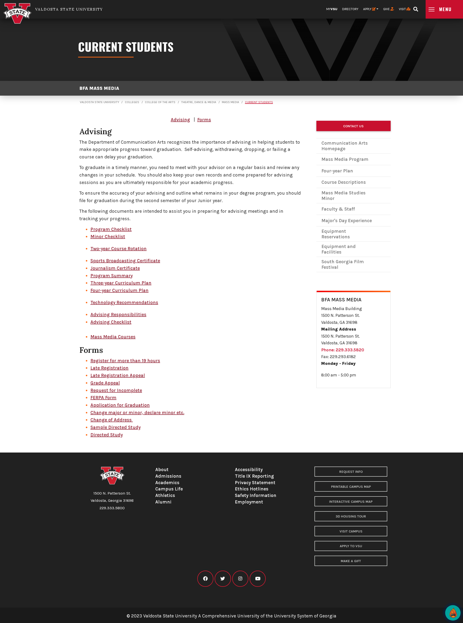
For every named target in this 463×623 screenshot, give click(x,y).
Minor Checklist (107, 236)
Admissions (168, 476)
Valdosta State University (99, 102)
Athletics (165, 495)
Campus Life (169, 489)
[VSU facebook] (205, 578)
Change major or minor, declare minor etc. (137, 412)
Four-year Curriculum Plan (119, 290)
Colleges (132, 102)
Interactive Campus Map (351, 502)
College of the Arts (160, 102)
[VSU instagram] (240, 578)
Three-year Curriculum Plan (120, 283)
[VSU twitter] (223, 578)
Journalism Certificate (115, 268)
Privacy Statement (255, 482)
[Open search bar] (415, 7)
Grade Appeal (105, 383)
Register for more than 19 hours (125, 360)
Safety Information (255, 495)
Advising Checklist (110, 322)
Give (386, 9)
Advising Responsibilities (118, 314)
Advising (180, 119)
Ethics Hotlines (251, 489)
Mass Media (230, 102)
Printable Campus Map (351, 487)
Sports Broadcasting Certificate (125, 260)
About (162, 469)
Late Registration (109, 368)
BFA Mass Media (99, 88)
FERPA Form (103, 397)
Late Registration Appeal (117, 375)
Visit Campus (351, 531)
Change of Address (111, 420)
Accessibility (249, 469)
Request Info (351, 472)
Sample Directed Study (115, 427)
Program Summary (111, 275)
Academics (167, 482)
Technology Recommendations (124, 302)
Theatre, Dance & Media (198, 102)
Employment (249, 502)
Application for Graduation (120, 405)
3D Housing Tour (351, 516)
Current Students (259, 102)
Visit (403, 9)
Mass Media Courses (113, 337)
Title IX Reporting (254, 476)
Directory (350, 9)
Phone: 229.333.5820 (342, 349)
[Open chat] (453, 613)
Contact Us (353, 126)
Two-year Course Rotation (118, 248)
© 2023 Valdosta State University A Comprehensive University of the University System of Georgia (231, 616)
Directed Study (106, 435)
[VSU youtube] (258, 578)
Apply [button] (367, 9)
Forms (204, 119)
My (331, 9)
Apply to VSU (351, 546)
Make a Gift (351, 561)
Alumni (163, 502)
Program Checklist (111, 229)
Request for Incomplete (116, 390)
